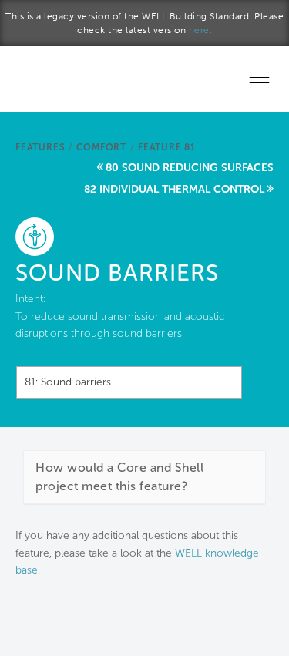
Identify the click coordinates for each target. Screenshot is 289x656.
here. (201, 30)
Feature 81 (167, 147)
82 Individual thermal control (174, 189)
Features (40, 147)
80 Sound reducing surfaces (190, 167)
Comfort (101, 147)
